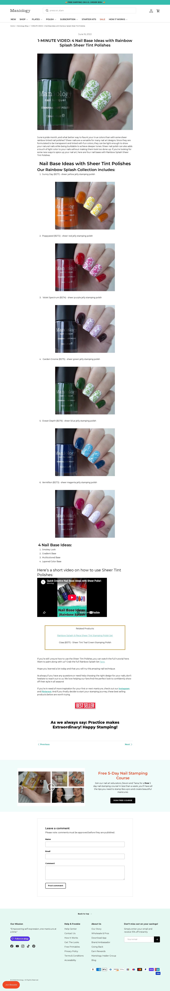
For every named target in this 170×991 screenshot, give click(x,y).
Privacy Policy (71, 951)
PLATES (36, 19)
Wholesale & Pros (100, 933)
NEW (13, 19)
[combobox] (89, 10)
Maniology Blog (22, 26)
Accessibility (70, 960)
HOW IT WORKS (117, 19)
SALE (102, 19)
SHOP (23, 19)
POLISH (50, 19)
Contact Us (69, 933)
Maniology (20, 980)
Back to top (84, 914)
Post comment (55, 886)
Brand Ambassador (100, 942)
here (102, 662)
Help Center (70, 929)
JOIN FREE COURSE (122, 800)
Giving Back (97, 947)
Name (48, 839)
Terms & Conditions (74, 956)
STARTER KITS (89, 19)
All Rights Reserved (31, 980)
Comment (50, 863)
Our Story (96, 929)
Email (47, 851)
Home (12, 26)
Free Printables (72, 947)
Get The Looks (71, 942)
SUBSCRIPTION (67, 19)
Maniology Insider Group (103, 956)
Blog (93, 960)
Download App (98, 938)
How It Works (71, 938)
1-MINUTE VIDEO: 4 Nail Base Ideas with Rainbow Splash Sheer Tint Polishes (58, 26)
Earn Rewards (98, 951)
